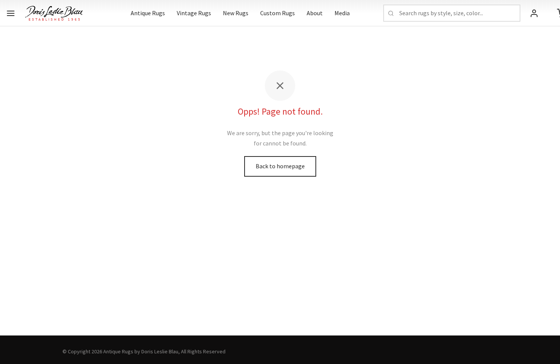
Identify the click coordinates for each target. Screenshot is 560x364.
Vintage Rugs (194, 13)
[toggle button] (10, 13)
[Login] (534, 13)
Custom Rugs (277, 13)
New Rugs (235, 13)
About (315, 13)
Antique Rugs (148, 13)
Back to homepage (280, 166)
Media (342, 13)
